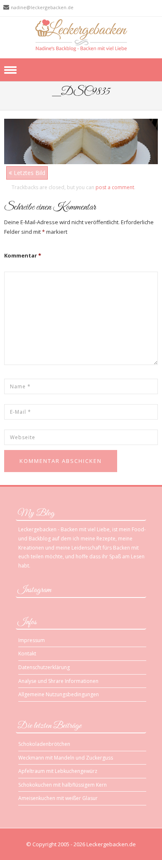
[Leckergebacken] (81, 35)
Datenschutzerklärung (44, 667)
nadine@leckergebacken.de (42, 7)
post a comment (115, 187)
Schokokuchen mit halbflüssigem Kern (62, 784)
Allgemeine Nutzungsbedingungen (58, 694)
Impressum (31, 640)
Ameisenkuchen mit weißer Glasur (58, 798)
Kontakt (27, 653)
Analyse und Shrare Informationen (58, 681)
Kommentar (22, 255)
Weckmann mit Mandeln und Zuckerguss (65, 757)
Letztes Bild (28, 173)
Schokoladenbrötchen (44, 744)
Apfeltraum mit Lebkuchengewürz (57, 771)
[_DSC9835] (81, 141)
